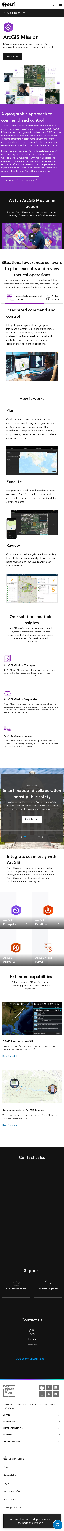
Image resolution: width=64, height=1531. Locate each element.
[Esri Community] (42, 1394)
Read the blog (9, 1125)
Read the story (32, 819)
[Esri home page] (8, 4)
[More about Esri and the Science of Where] (9, 1391)
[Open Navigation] (60, 4)
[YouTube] (56, 1394)
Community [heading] (9, 1421)
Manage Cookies (12, 1508)
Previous (21, 836)
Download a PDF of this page (19, 180)
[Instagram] (49, 1394)
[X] (49, 1387)
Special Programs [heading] (12, 1441)
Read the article (10, 1056)
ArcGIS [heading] (6, 1415)
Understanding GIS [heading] (13, 1428)
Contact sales (13, 56)
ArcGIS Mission (12, 13)
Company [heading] (7, 1434)
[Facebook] (42, 1387)
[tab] (24, 298)
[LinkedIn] (56, 1387)
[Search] (52, 4)
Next (42, 836)
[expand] (27, 924)
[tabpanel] (32, 344)
